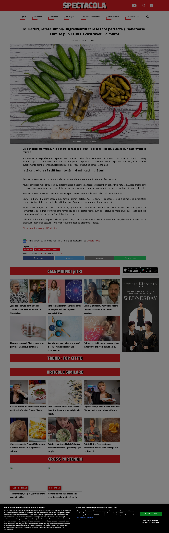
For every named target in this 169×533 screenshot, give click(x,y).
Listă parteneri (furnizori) (84, 517)
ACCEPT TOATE (151, 514)
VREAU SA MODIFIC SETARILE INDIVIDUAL (151, 521)
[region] (84, 518)
